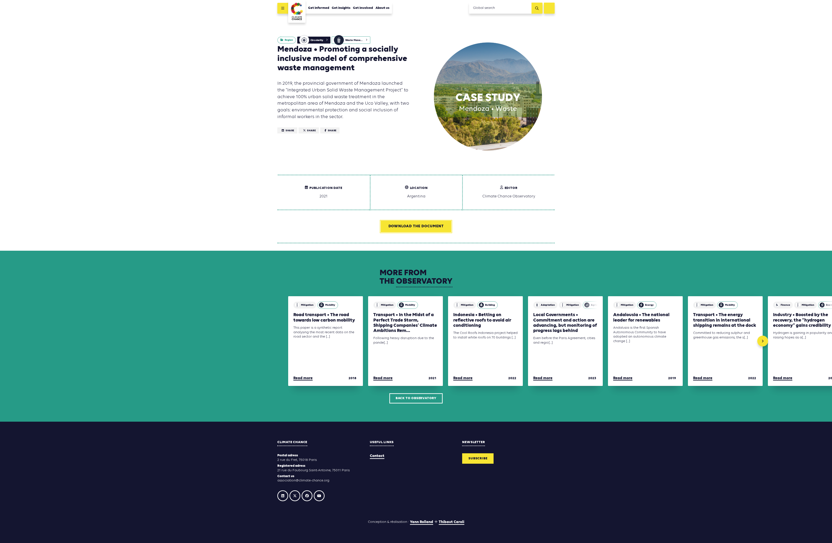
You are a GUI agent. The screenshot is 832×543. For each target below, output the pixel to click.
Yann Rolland (421, 522)
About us (382, 8)
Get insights (341, 8)
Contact (377, 456)
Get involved (363, 8)
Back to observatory (416, 398)
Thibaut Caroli (451, 522)
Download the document (416, 226)
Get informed (318, 8)
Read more (303, 378)
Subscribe (477, 458)
